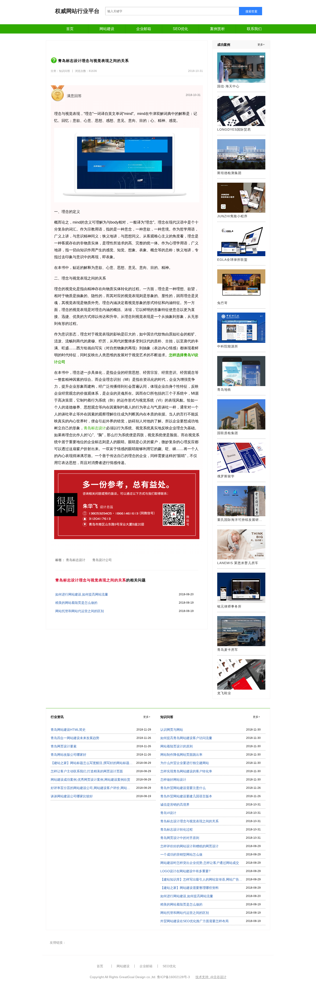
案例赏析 (217, 29)
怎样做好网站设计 (173, 779)
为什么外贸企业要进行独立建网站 (184, 763)
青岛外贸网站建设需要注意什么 (183, 788)
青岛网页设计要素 (64, 746)
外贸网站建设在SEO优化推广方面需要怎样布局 (194, 921)
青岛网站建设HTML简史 (68, 729)
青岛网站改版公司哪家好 (68, 754)
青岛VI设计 (168, 813)
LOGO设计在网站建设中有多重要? (185, 871)
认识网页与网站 (171, 729)
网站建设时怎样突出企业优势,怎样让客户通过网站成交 (199, 863)
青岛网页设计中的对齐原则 (179, 838)
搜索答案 (251, 11)
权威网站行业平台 (77, 11)
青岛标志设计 (95, 428)
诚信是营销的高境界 (174, 804)
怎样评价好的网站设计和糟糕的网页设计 (189, 846)
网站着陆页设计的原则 (176, 746)
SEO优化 (180, 29)
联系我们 (254, 29)
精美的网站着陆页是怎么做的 (76, 603)
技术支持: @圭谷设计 (210, 977)
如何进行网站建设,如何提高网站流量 (81, 594)
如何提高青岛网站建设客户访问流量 (186, 738)
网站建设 (106, 29)
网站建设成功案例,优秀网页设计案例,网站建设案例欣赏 (90, 779)
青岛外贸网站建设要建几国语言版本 (186, 796)
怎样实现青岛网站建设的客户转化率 (186, 771)
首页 (70, 29)
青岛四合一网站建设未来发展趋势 (75, 738)
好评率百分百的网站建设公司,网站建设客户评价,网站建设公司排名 (92, 788)
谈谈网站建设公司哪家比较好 (72, 796)
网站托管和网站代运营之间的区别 (79, 611)
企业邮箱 (143, 29)
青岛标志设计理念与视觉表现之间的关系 (189, 821)
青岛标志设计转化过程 (176, 829)
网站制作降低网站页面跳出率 (181, 754)
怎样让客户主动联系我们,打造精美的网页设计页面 (87, 771)
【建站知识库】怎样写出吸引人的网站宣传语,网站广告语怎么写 (201, 879)
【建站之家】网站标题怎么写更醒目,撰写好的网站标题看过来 (92, 763)
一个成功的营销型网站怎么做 (181, 854)
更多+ (261, 44)
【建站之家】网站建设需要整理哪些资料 (189, 888)
